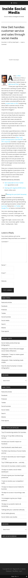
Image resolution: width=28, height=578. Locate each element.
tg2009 (17, 222)
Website (3, 281)
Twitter (24, 215)
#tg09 (9, 220)
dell (22, 220)
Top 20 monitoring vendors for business (13, 432)
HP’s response (5, 142)
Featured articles (6, 302)
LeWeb (3, 222)
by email (4, 206)
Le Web (18, 76)
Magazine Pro (16, 569)
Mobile (3, 328)
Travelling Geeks (9, 224)
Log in (20, 571)
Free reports (5, 331)
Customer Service (16, 220)
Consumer (11, 213)
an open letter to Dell (11, 103)
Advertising (10, 211)
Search (3, 324)
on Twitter (17, 206)
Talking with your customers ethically (12, 510)
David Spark (17, 213)
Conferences (4, 213)
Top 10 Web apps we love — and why (12, 462)
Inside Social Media (14, 11)
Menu (15, 3)
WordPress (15, 571)
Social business (6, 317)
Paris (7, 222)
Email (3, 273)
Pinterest (4, 310)
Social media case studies (9, 517)
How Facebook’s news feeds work (11, 447)
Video (2, 217)
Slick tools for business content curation (13, 466)
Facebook (4, 306)
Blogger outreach (18, 211)
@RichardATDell (13, 84)
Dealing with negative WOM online (15, 188)
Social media (10, 215)
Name (3, 265)
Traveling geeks (18, 215)
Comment (4, 241)
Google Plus (5, 208)
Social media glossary (8, 513)
